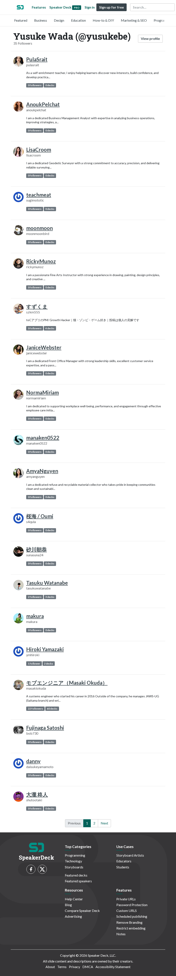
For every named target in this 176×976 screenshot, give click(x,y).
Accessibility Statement (113, 967)
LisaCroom (38, 149)
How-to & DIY (103, 20)
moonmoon (39, 228)
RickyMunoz (41, 261)
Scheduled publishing (131, 916)
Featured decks (76, 875)
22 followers (35, 708)
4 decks (49, 328)
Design (59, 20)
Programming (164, 20)
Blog (68, 905)
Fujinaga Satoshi (45, 728)
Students (122, 867)
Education (78, 20)
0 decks (49, 85)
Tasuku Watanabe (47, 583)
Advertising (73, 916)
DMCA (87, 967)
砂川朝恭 (36, 549)
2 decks (48, 663)
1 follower (34, 663)
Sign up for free (111, 7)
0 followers (34, 85)
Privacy (74, 967)
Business (40, 20)
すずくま (37, 306)
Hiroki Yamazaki (45, 649)
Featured (20, 20)
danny (33, 761)
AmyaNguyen (42, 471)
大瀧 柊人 (37, 794)
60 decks (52, 708)
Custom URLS (126, 910)
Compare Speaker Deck (82, 910)
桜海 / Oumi (39, 516)
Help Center (74, 899)
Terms (62, 967)
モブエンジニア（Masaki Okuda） (67, 683)
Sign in (90, 7)
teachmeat (38, 195)
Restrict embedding (131, 928)
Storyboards (74, 867)
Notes (121, 934)
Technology (73, 861)
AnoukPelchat (43, 104)
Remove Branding (129, 922)
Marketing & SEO (134, 20)
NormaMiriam (42, 392)
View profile (150, 38)
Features (39, 7)
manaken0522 (42, 438)
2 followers (34, 597)
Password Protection (131, 905)
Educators (123, 861)
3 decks (49, 597)
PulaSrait (36, 59)
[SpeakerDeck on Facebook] (30, 869)
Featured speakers (78, 881)
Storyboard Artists (130, 855)
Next (104, 823)
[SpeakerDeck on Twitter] (42, 869)
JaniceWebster (43, 347)
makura (35, 616)
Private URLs (126, 899)
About (50, 967)
